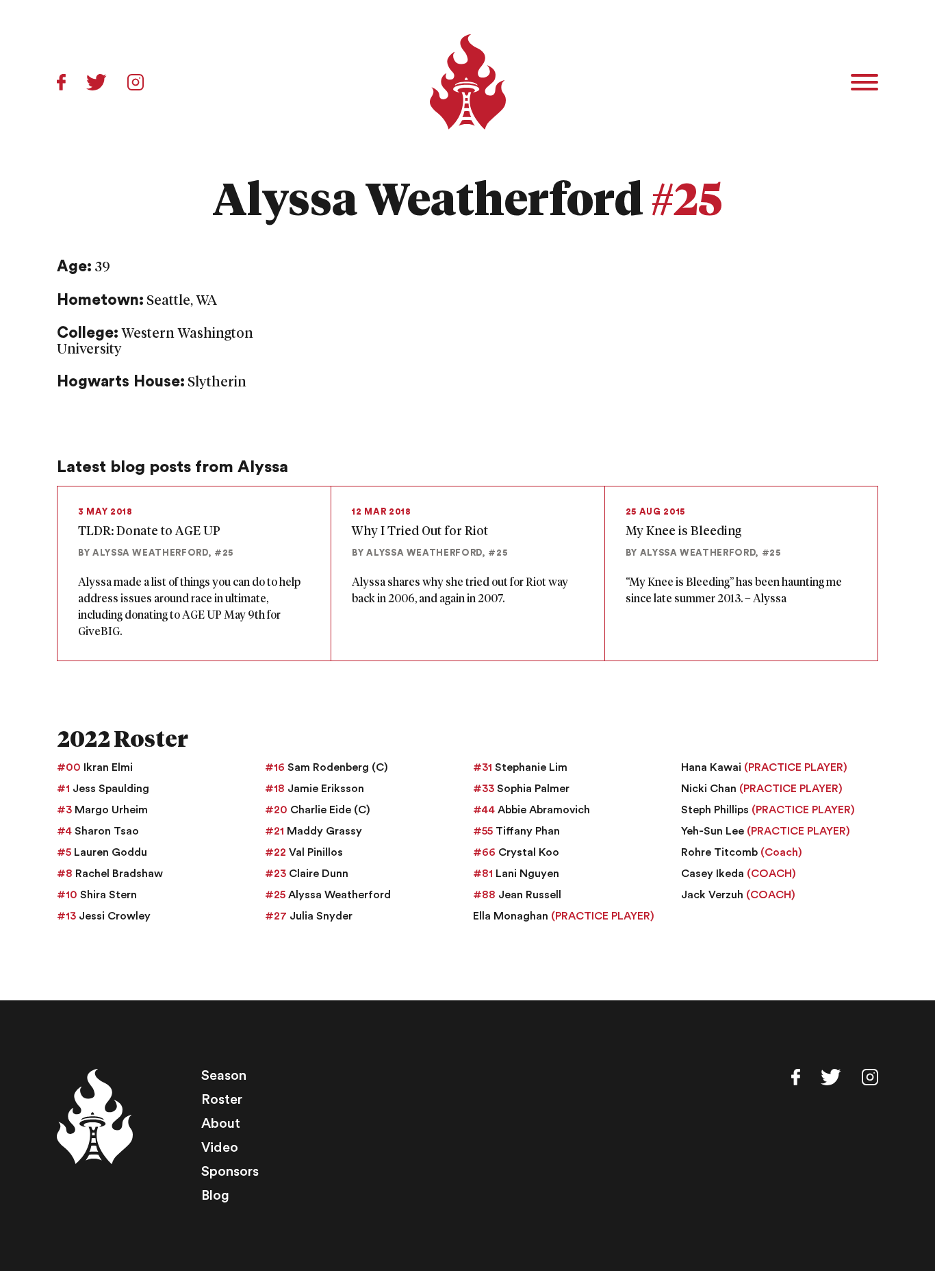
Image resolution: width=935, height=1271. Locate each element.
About (220, 1124)
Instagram (135, 82)
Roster (221, 1100)
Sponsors (230, 1172)
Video (219, 1148)
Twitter (96, 82)
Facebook (61, 82)
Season (223, 1076)
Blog (215, 1195)
